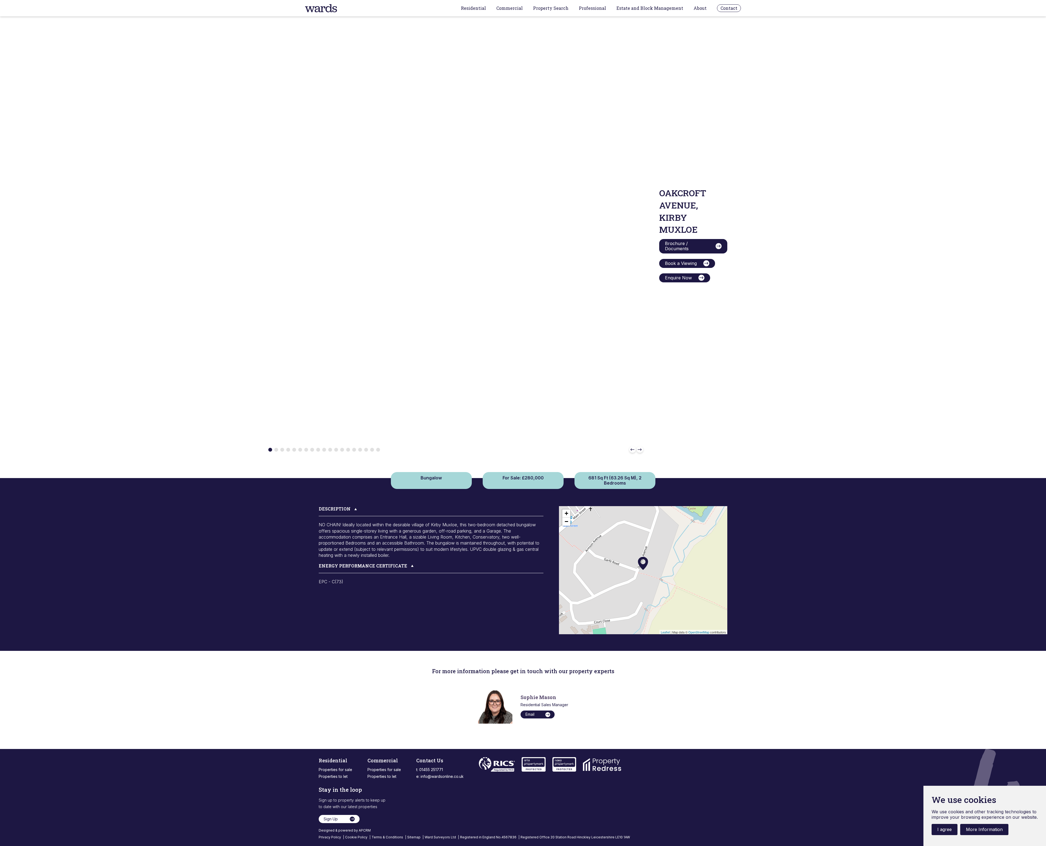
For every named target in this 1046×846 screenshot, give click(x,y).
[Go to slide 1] (270, 450)
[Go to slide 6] (300, 450)
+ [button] (566, 513)
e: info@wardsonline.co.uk (440, 776)
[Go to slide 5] (294, 450)
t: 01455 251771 (429, 769)
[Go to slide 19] (378, 450)
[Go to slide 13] (342, 450)
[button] (431, 511)
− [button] (566, 521)
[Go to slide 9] (318, 450)
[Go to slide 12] (336, 450)
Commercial (509, 8)
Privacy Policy (330, 837)
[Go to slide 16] (360, 450)
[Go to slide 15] (354, 450)
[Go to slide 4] (288, 450)
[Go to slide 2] (276, 450)
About (700, 8)
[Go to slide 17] (366, 450)
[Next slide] (640, 449)
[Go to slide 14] (348, 450)
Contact (728, 8)
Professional (592, 8)
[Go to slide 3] (282, 450)
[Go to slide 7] (306, 450)
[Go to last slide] (632, 449)
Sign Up (331, 819)
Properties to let (333, 776)
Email (529, 714)
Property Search (550, 8)
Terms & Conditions (388, 837)
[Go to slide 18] (372, 450)
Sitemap (414, 837)
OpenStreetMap (698, 632)
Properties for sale (335, 769)
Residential (473, 8)
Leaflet (665, 632)
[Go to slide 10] (324, 450)
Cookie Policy (356, 837)
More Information (984, 829)
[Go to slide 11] (330, 450)
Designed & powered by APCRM (345, 830)
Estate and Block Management (649, 8)
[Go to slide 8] (312, 450)
